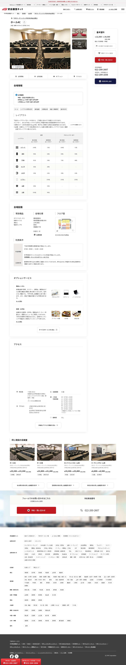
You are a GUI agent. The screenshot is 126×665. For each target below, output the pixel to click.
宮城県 (24, 13)
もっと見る (19, 301)
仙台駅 (30, 13)
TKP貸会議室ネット (9, 13)
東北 (18, 13)
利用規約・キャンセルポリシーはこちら (36, 257)
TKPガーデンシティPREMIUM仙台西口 (44, 13)
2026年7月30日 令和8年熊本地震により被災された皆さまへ (63, 1)
